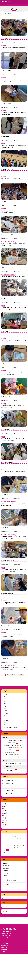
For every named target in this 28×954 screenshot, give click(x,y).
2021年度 (5, 812)
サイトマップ (5, 937)
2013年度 (5, 826)
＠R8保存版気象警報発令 (12, 763)
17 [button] (21, 675)
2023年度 (5, 808)
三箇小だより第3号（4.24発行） (11, 754)
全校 (4, 722)
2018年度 (5, 817)
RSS (6, 911)
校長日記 (5, 694)
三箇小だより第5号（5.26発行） (11, 750)
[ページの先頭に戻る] (26, 952)
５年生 (5, 706)
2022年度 (5, 810)
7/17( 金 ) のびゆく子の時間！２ (8, 787)
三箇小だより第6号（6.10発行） (13, 747)
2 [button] (7, 675)
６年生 (5, 708)
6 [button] (14, 675)
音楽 (4, 717)
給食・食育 (6, 720)
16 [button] (18, 675)
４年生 (5, 703)
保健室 (5, 715)
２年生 (5, 699)
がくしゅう (6, 725)
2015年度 (5, 822)
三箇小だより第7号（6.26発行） (13, 745)
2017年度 (5, 819)
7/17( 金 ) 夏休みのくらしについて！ (9, 793)
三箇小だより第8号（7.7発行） (13, 743)
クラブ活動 (6, 710)
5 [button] (12, 675)
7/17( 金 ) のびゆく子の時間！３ (8, 783)
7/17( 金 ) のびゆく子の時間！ (8, 790)
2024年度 (5, 806)
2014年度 (5, 824)
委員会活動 (6, 713)
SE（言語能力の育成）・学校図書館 (10, 727)
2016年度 (5, 820)
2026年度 (5, 803)
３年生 (5, 701)
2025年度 (5, 805)
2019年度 (5, 815)
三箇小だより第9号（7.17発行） (13, 740)
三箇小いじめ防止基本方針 (10, 770)
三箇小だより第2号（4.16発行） (11, 757)
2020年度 (5, 813)
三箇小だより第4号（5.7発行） (11, 752)
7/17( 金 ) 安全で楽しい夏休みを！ (9, 780)
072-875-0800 (7, 933)
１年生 (5, 696)
